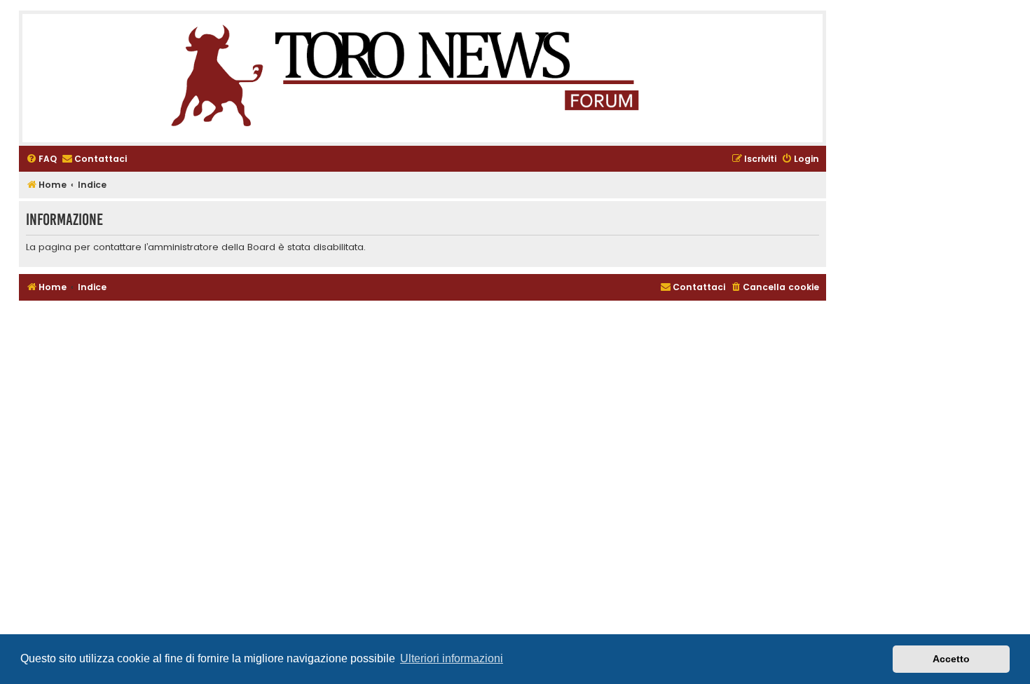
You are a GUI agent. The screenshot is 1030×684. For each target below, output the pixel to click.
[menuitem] (41, 159)
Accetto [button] (951, 658)
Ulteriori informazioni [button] (451, 658)
